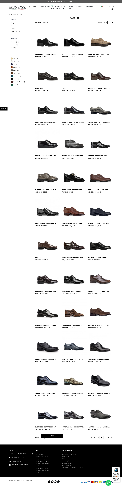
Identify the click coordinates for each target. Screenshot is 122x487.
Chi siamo (41, 454)
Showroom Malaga (43, 470)
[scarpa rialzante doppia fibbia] (47, 72)
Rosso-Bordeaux (17, 82)
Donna (71, 6)
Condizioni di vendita (69, 454)
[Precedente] (91, 437)
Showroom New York (44, 473)
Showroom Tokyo (43, 466)
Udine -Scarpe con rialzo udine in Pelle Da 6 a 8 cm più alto (58, 393)
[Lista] (112, 23)
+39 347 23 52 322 (64, 1)
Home (9, 14)
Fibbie (12, 25)
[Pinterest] (58, 482)
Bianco (15, 61)
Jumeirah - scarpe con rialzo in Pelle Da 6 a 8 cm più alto (84, 257)
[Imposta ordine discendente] (52, 22)
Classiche (13, 42)
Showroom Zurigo (43, 463)
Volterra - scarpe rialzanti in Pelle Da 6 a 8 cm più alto (84, 393)
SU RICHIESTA (89, 6)
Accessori (79, 6)
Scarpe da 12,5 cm (15, 31)
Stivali (12, 48)
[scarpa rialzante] (74, 72)
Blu (14, 64)
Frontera (39, 88)
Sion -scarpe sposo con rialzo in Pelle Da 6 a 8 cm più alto (58, 224)
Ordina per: (38, 22)
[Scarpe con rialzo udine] (47, 377)
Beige (14, 58)
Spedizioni (65, 456)
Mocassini (13, 45)
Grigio (14, 70)
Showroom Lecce (43, 468)
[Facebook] (49, 482)
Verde (14, 85)
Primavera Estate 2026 (46, 6)
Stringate (13, 23)
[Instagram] (52, 482)
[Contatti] (73, 1)
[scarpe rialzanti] (74, 377)
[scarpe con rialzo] (47, 38)
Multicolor (15, 76)
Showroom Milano (43, 461)
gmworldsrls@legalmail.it (20, 464)
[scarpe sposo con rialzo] (47, 208)
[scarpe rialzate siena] (100, 106)
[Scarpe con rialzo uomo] (100, 174)
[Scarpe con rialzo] (47, 174)
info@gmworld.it (17, 461)
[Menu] (119, 468)
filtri (3, 109)
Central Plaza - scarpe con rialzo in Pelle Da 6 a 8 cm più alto (86, 359)
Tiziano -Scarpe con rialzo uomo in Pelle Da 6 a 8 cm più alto (86, 291)
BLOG (64, 8)
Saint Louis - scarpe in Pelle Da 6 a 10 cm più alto (81, 190)
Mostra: (100, 22)
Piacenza (39, 257)
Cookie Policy (66, 465)
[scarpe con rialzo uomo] (100, 140)
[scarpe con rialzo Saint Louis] (74, 174)
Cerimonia (13, 28)
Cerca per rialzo (60, 6)
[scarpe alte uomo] (100, 275)
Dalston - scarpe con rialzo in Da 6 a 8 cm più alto (55, 190)
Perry (64, 88)
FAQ (63, 459)
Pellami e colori (42, 459)
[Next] (111, 437)
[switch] (116, 480)
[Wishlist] (113, 7)
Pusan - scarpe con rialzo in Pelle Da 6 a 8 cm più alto (56, 156)
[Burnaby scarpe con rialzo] (47, 275)
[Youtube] (55, 482)
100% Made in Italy (43, 457)
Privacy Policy (66, 463)
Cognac (15, 67)
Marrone (15, 73)
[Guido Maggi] (17, 8)
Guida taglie (66, 461)
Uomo (34, 6)
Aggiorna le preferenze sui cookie (72, 467)
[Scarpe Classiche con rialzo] (100, 72)
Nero (14, 79)
